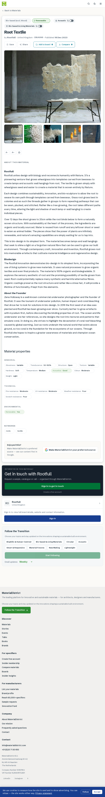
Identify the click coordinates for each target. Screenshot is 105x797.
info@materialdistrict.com (14, 745)
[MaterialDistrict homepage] (10, 4)
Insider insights (9, 676)
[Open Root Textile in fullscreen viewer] (52, 86)
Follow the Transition (16, 610)
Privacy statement (43, 793)
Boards (5, 671)
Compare (66, 44)
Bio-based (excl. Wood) (16, 20)
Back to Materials (13, 10)
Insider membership (11, 663)
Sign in (52, 518)
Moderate (82, 370)
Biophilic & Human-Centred (19, 542)
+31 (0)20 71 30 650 (10, 749)
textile (20, 431)
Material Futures (36, 548)
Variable (14, 365)
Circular (70, 542)
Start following (53, 555)
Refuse (86, 792)
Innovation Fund (9, 706)
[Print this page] (19, 152)
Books (5, 641)
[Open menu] (100, 3)
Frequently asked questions (14, 728)
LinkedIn (6, 778)
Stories (5, 628)
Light (12, 376)
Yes (13, 412)
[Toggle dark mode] (94, 3)
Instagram (19, 778)
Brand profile (8, 693)
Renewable (41, 20)
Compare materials (10, 667)
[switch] (70, 20)
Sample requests (9, 702)
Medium (36, 370)
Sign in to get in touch (52, 486)
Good (60, 370)
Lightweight (70, 548)
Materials (6, 624)
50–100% (40, 365)
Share (25, 44)
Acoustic (62, 20)
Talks (4, 637)
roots (8, 431)
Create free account (11, 659)
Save (11, 44)
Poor (75, 391)
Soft (12, 370)
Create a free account (52, 492)
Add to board (44, 44)
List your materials (10, 689)
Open (65, 365)
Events (5, 633)
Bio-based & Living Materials (21, 26)
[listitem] (13, 134)
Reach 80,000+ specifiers (13, 697)
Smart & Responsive (16, 548)
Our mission (7, 723)
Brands (5, 645)
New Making (54, 548)
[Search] (88, 3)
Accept (97, 792)
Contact (5, 732)
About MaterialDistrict (12, 719)
